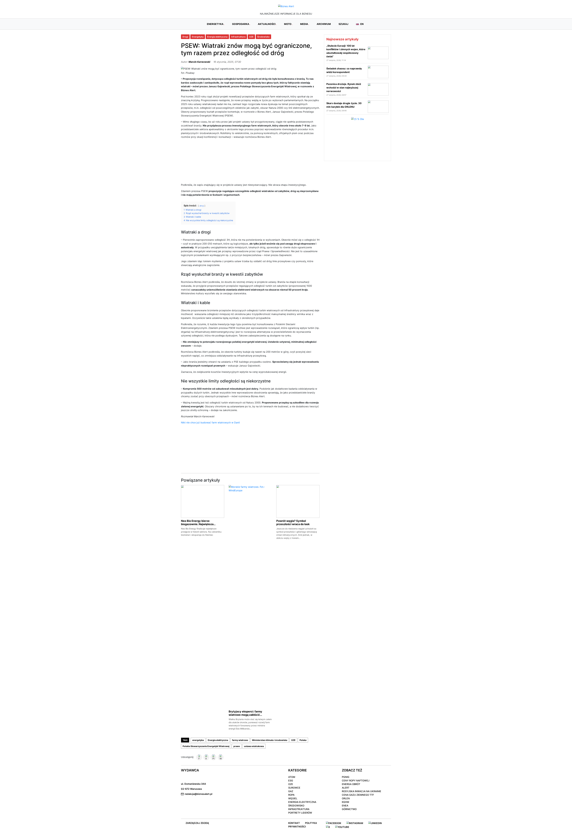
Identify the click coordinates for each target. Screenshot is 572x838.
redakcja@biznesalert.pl (198, 793)
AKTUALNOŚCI (266, 23)
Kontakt (294, 822)
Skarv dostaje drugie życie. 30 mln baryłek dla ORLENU (344, 105)
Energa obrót (351, 784)
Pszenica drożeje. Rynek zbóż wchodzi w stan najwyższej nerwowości (343, 88)
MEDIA (304, 23)
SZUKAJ (343, 23)
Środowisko (263, 36)
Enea (345, 805)
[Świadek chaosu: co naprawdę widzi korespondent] (378, 71)
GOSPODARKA (240, 23)
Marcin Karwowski (199, 61)
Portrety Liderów (300, 812)
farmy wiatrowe (240, 740)
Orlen (346, 798)
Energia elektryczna (217, 36)
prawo (236, 746)
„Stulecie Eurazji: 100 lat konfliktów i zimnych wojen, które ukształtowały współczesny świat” (345, 51)
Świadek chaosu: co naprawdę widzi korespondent (344, 70)
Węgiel (292, 798)
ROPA (291, 794)
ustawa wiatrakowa (254, 746)
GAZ (290, 791)
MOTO (288, 23)
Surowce (294, 787)
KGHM (345, 801)
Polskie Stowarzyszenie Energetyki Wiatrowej (206, 746)
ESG (290, 780)
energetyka (198, 740)
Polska (303, 740)
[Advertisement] (250, 162)
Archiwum (324, 23)
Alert (345, 787)
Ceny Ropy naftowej (355, 780)
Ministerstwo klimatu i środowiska (269, 740)
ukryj (201, 206)
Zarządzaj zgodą (197, 822)
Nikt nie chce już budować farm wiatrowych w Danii (210, 422)
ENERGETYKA (215, 23)
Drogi (185, 36)
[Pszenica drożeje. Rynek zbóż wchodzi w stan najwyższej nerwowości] (378, 89)
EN (362, 23)
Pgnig (345, 776)
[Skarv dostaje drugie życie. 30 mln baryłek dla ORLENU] (378, 106)
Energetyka (197, 36)
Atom (291, 776)
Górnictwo (349, 809)
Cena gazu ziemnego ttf (358, 794)
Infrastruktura (238, 36)
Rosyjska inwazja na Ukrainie (361, 791)
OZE (251, 36)
